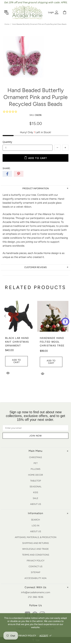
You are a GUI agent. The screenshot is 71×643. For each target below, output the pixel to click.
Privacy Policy (35, 560)
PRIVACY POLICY (27, 635)
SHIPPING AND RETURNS (35, 543)
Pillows (35, 469)
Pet (36, 463)
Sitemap (35, 572)
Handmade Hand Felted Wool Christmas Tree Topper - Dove (52, 344)
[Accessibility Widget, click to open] (65, 321)
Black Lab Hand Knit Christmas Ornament (17, 342)
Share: (7, 168)
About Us (35, 504)
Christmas (35, 457)
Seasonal (36, 486)
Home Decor (35, 475)
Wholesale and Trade (35, 549)
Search (35, 519)
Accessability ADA (35, 578)
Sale (35, 498)
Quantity (7, 141)
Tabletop (35, 480)
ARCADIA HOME (27, 12)
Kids (35, 492)
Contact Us (35, 566)
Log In (35, 525)
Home (6, 24)
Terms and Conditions (35, 554)
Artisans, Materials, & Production (35, 537)
